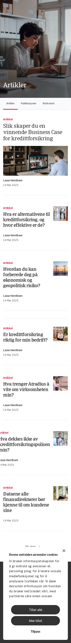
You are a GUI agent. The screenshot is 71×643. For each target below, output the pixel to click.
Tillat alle (35, 610)
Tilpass (35, 631)
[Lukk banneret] (64, 551)
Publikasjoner (28, 103)
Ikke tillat (35, 621)
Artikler (10, 103)
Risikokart (48, 103)
